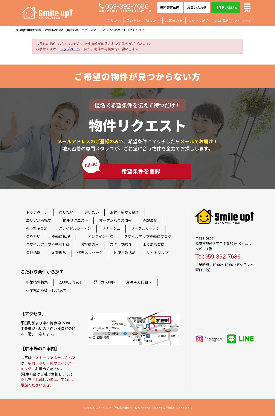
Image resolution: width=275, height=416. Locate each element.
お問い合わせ (196, 7)
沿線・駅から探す (124, 212)
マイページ (243, 20)
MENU (247, 11)
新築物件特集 (37, 282)
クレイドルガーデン (74, 228)
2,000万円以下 (70, 282)
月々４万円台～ (139, 282)
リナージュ (111, 228)
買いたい (133, 20)
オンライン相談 (100, 236)
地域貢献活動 (125, 252)
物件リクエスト (75, 220)
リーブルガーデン (145, 228)
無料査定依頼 (169, 7)
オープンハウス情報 (115, 220)
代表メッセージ (90, 252)
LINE (225, 7)
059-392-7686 (127, 6)
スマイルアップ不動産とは (48, 244)
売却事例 (150, 220)
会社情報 (33, 252)
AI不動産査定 (36, 228)
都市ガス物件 (104, 282)
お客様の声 (174, 20)
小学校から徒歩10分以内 (46, 290)
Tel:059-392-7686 (218, 256)
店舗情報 (221, 20)
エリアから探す (39, 220)
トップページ (70, 48)
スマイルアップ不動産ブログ (147, 236)
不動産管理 (61, 236)
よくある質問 (154, 244)
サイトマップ (157, 252)
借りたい (153, 20)
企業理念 (59, 252)
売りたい (114, 20)
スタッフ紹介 (198, 20)
